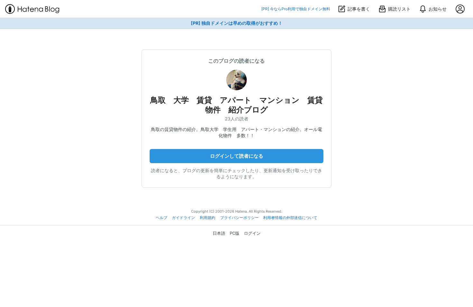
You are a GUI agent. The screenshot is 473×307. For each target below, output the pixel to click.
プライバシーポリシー (239, 217)
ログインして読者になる (236, 156)
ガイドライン (183, 217)
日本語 (219, 233)
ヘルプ (161, 217)
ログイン (252, 233)
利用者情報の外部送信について (290, 217)
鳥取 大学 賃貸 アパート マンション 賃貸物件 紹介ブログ (236, 104)
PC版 (234, 233)
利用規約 (207, 217)
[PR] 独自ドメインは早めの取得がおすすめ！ (237, 23)
